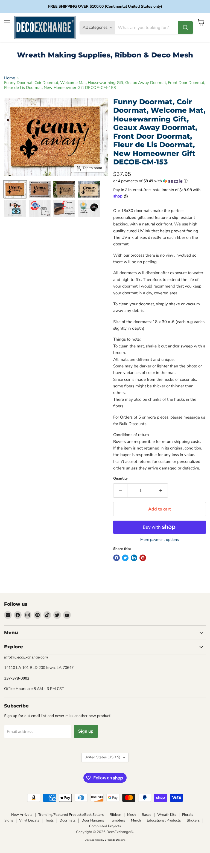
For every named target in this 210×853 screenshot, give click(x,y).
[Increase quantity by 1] (161, 490)
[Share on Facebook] (116, 558)
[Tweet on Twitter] (125, 558)
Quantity (120, 479)
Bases (146, 814)
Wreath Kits (166, 814)
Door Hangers (92, 820)
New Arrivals (21, 814)
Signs (8, 820)
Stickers (193, 820)
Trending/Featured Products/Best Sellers (71, 814)
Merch (136, 820)
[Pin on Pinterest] (142, 558)
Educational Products (164, 820)
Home (9, 78)
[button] (159, 181)
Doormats (67, 820)
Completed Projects (105, 826)
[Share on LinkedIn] (134, 558)
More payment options (159, 540)
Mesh (131, 814)
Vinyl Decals (29, 820)
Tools (49, 820)
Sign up (86, 731)
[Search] (185, 27)
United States (102, 757)
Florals (187, 814)
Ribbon (115, 814)
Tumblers (117, 820)
